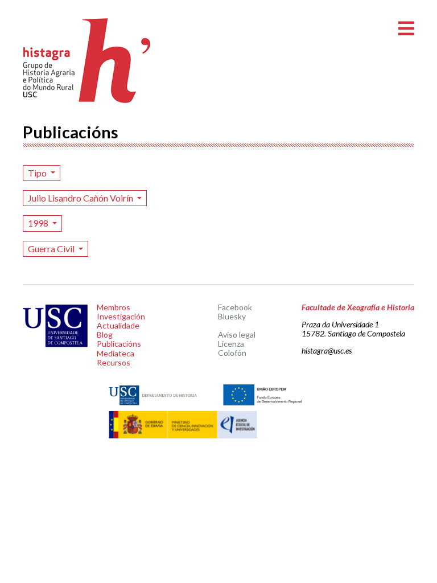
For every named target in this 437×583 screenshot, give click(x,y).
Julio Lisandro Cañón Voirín (81, 197)
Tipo (38, 172)
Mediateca (115, 353)
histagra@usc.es (327, 350)
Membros (113, 307)
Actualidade (118, 325)
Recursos (113, 362)
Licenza (231, 343)
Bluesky (232, 316)
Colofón (232, 353)
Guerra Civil (52, 248)
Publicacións (119, 343)
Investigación (121, 316)
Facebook (235, 307)
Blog (105, 334)
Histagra (87, 60)
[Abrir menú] (406, 28)
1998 (39, 222)
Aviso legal (236, 334)
